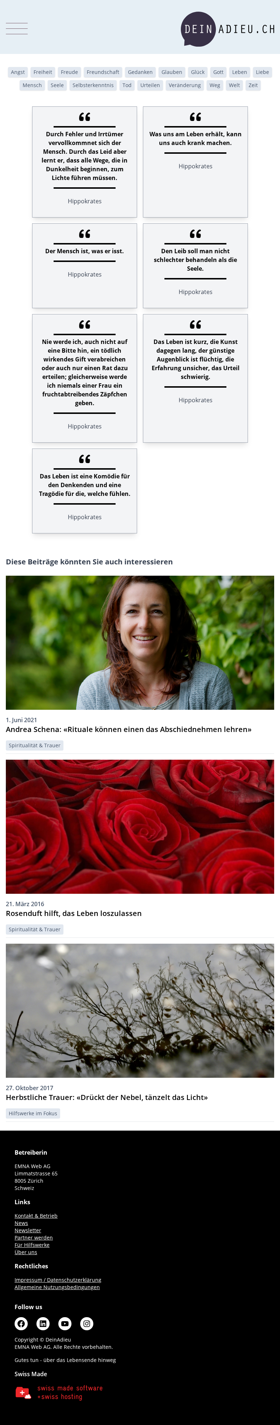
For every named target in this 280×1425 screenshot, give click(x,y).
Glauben (172, 71)
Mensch (32, 85)
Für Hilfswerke (32, 1244)
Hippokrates (85, 201)
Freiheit (43, 71)
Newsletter (28, 1230)
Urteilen (150, 85)
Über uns (26, 1252)
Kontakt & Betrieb (36, 1215)
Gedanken (140, 71)
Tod (127, 85)
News (21, 1223)
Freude (69, 71)
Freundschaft (103, 71)
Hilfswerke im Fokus (33, 1113)
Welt (234, 85)
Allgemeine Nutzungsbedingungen (57, 1287)
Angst (18, 71)
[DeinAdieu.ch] (227, 29)
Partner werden (34, 1237)
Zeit (253, 85)
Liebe (262, 71)
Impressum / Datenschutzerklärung (58, 1279)
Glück (198, 71)
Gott (218, 71)
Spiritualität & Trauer (35, 745)
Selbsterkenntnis (93, 85)
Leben (239, 71)
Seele (57, 85)
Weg (215, 85)
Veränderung (185, 85)
